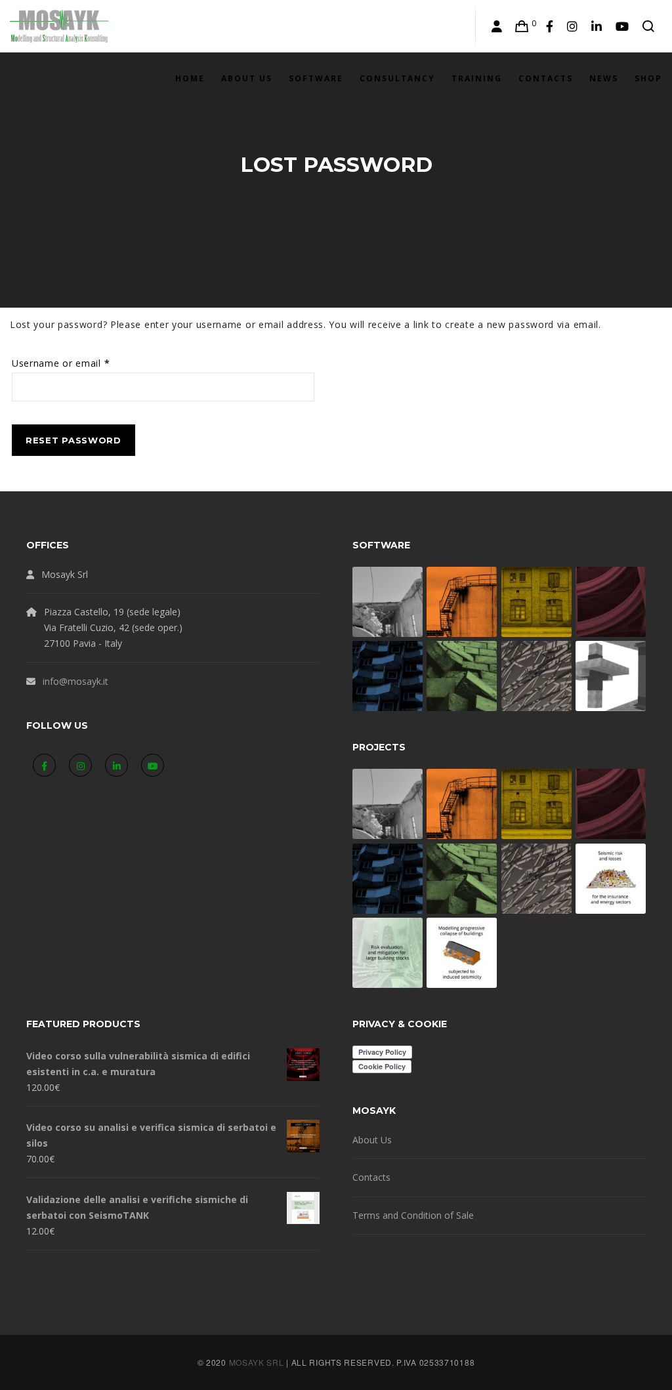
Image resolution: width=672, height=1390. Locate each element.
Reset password (73, 440)
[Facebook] (549, 26)
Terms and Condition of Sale (413, 1215)
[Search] (648, 26)
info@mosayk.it (75, 681)
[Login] (497, 26)
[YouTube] (622, 26)
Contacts (371, 1177)
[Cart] (522, 26)
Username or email (81, 362)
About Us (372, 1140)
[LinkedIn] (597, 26)
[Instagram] (572, 26)
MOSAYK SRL (256, 1362)
